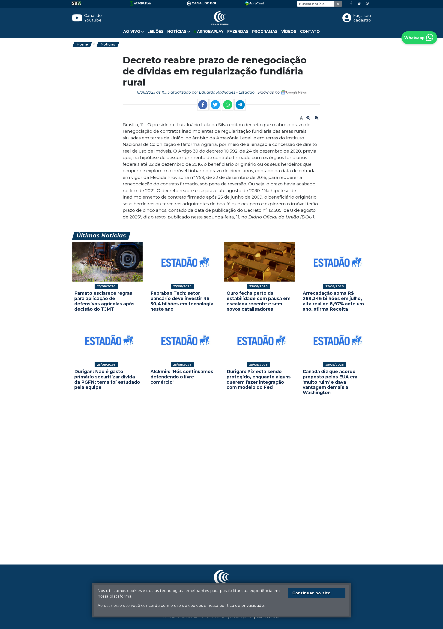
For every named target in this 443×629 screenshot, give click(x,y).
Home (82, 44)
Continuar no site (311, 593)
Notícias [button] (176, 31)
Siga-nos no (269, 92)
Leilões (155, 31)
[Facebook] (351, 3)
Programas (265, 31)
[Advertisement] (210, 473)
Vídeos (288, 31)
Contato (310, 31)
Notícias (108, 44)
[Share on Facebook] (203, 104)
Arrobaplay (210, 31)
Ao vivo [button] (131, 31)
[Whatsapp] (367, 3)
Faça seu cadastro (362, 17)
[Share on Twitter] (215, 104)
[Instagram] (359, 3)
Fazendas (237, 31)
